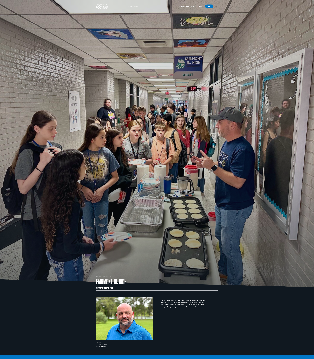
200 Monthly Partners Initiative (187, 6)
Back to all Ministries (104, 276)
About (201, 6)
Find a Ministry (134, 6)
